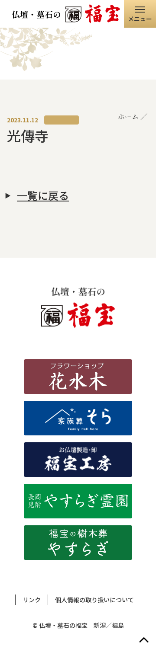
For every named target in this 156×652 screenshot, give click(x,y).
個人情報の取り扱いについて (94, 599)
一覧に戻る (43, 195)
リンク (32, 599)
